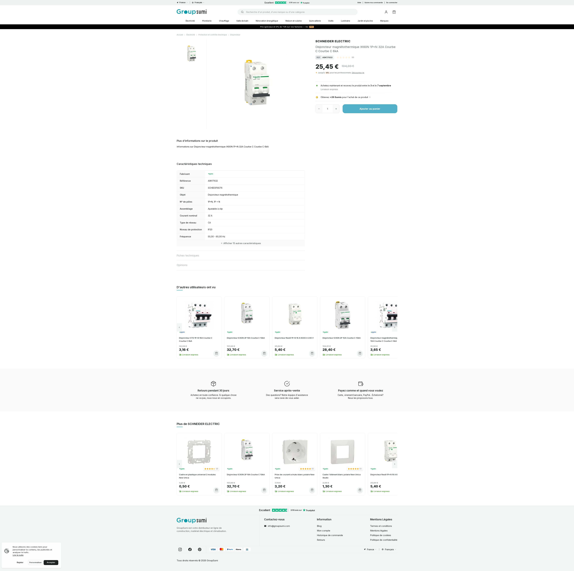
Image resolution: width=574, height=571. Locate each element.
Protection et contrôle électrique (212, 35)
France (182, 2)
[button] (345, 57)
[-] (319, 108)
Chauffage (224, 21)
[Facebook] (190, 549)
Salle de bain (242, 21)
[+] (336, 108)
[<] (179, 327)
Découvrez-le (358, 73)
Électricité (190, 21)
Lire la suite (18, 555)
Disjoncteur (235, 35)
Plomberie (207, 21)
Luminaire (345, 21)
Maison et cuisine (294, 21)
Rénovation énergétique (267, 21)
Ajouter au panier (369, 108)
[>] (394, 327)
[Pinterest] (199, 549)
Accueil (180, 35)
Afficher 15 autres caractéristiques (242, 243)
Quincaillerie (315, 21)
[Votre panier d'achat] (394, 12)
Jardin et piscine (365, 21)
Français (198, 2)
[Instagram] (180, 549)
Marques (384, 21)
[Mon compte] (386, 12)
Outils (330, 21)
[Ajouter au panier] (216, 353)
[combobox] (297, 12)
